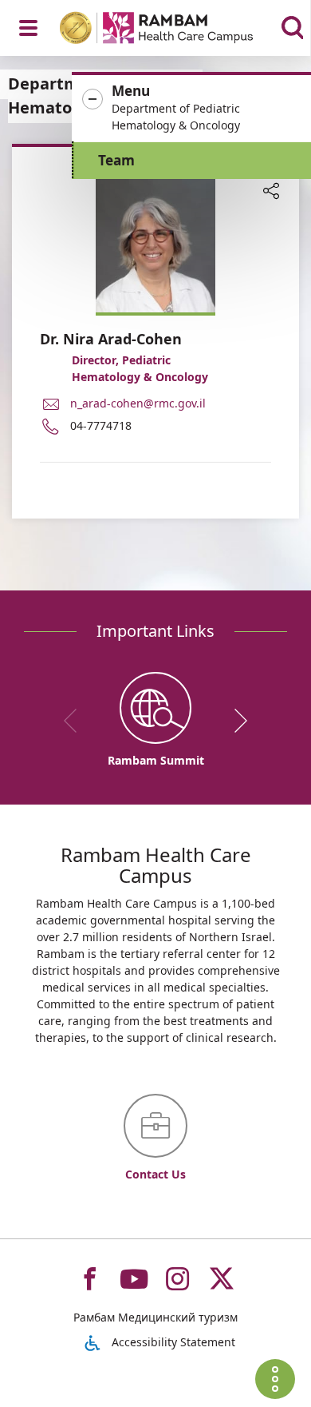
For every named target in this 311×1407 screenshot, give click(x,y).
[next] (235, 721)
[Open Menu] (28, 28)
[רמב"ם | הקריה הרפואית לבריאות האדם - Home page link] (177, 30)
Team (116, 160)
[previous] (76, 721)
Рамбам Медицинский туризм (155, 1317)
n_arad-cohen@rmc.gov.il (138, 403)
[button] (191, 108)
